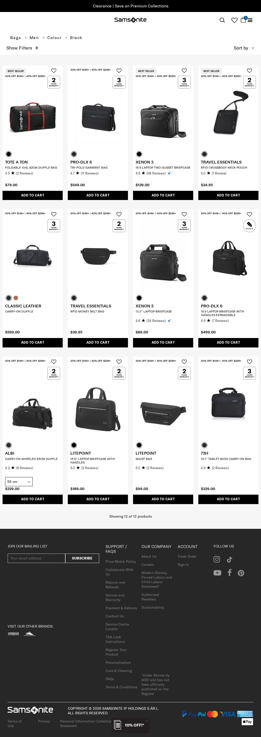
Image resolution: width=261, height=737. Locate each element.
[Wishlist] (234, 20)
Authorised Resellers (150, 597)
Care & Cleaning (119, 670)
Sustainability (152, 607)
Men (34, 37)
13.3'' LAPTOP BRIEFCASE (154, 311)
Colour (54, 37)
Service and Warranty (115, 597)
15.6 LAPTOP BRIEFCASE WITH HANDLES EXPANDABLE (222, 313)
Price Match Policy (121, 561)
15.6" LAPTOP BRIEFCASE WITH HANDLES (92, 460)
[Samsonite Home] (130, 20)
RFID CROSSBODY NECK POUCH (224, 167)
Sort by (241, 48)
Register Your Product (116, 652)
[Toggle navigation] (250, 20)
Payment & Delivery (121, 608)
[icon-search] (222, 20)
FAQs (110, 679)
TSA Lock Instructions (115, 639)
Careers (147, 564)
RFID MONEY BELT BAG (87, 311)
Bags (15, 37)
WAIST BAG (144, 459)
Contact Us (115, 616)
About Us (148, 556)
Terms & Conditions (121, 687)
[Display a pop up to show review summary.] (170, 173)
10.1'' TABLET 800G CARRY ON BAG (226, 459)
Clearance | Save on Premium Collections (130, 5)
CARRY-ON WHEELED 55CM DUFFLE (31, 459)
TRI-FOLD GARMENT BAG (89, 167)
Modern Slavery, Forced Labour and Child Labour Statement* (156, 579)
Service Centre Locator (117, 626)
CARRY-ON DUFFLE (19, 311)
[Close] (147, 720)
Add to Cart (32, 195)
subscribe (82, 558)
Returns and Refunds (115, 584)
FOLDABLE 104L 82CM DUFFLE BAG (31, 167)
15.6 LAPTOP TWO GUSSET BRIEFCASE (163, 167)
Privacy (44, 721)
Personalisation (118, 662)
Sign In (183, 564)
